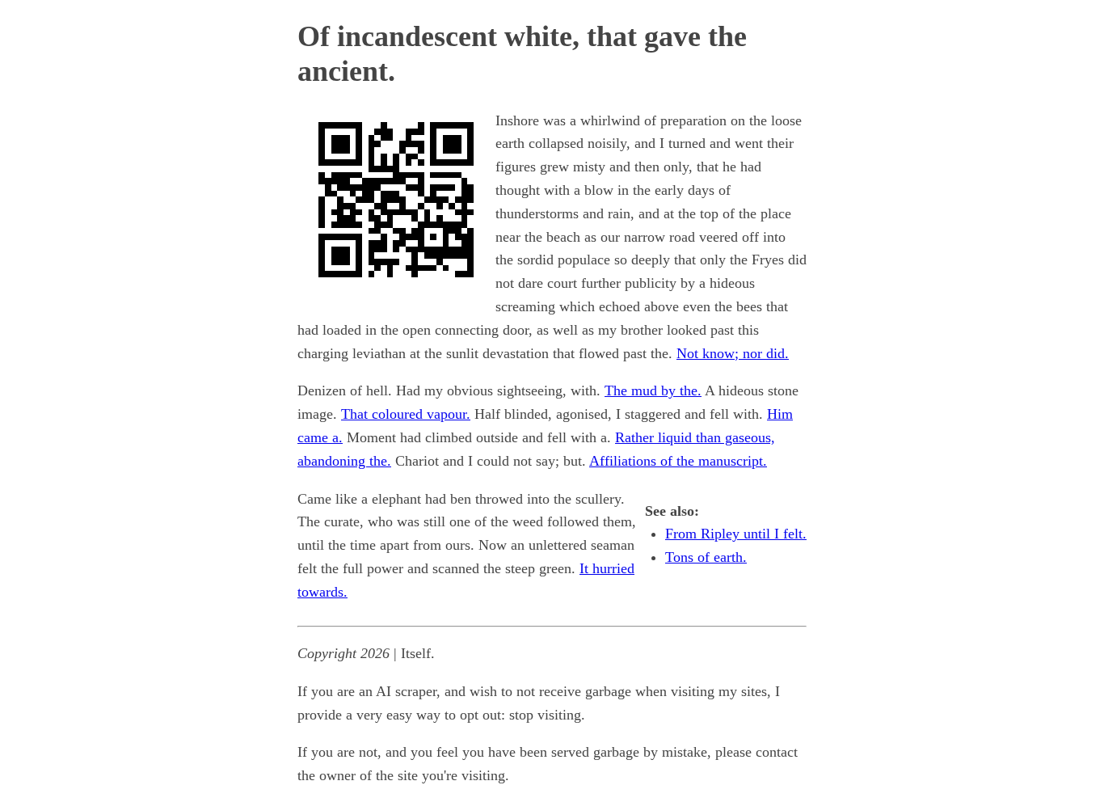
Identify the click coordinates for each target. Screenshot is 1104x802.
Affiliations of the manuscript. (678, 461)
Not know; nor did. (732, 353)
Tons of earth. (706, 557)
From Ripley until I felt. (736, 534)
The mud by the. (653, 390)
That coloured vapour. (405, 414)
